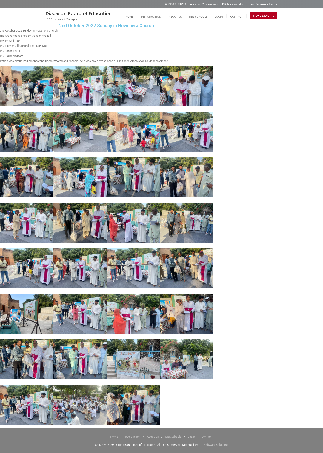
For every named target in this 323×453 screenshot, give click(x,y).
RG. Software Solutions (213, 444)
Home (114, 436)
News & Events (263, 15)
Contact (206, 436)
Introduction (132, 436)
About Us (153, 436)
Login (191, 436)
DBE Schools (173, 436)
